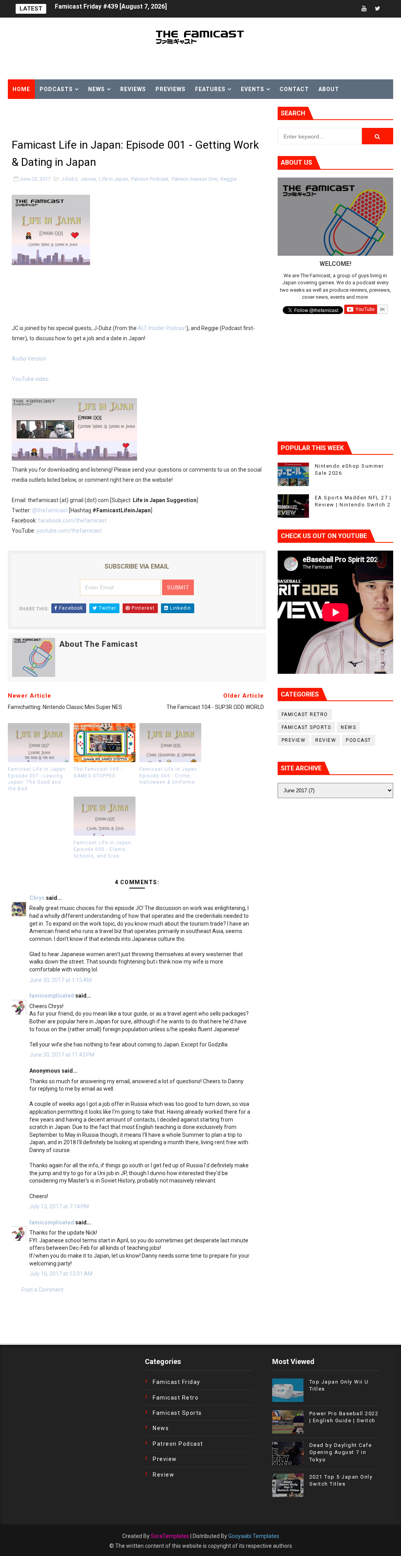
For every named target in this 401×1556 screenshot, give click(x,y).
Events (252, 89)
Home (21, 89)
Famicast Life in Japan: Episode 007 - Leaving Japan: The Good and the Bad (37, 778)
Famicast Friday (176, 1382)
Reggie (228, 179)
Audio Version (29, 358)
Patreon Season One (194, 179)
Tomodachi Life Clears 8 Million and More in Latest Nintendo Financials (159, 9)
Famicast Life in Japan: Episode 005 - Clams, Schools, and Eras (103, 849)
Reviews (133, 89)
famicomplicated (51, 995)
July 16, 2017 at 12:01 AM (60, 1274)
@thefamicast (50, 510)
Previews (170, 89)
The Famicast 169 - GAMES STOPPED (98, 772)
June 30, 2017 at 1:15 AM (60, 980)
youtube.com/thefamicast (69, 531)
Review (325, 740)
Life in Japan (113, 179)
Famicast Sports (306, 727)
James (88, 179)
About (328, 89)
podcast (358, 740)
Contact (294, 89)
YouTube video (30, 379)
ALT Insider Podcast (162, 328)
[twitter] (377, 9)
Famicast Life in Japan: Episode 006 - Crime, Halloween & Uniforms (169, 775)
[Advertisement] (99, 118)
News (96, 89)
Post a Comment (42, 1290)
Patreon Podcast (149, 179)
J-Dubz (69, 179)
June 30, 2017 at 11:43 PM (61, 1055)
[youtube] (364, 9)
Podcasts (56, 89)
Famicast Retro (305, 714)
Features (210, 89)
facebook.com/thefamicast (72, 520)
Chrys (37, 898)
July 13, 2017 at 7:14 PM (59, 1206)
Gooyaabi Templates (253, 1536)
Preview (294, 740)
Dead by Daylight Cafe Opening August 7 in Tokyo (340, 1452)
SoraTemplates (170, 1536)
